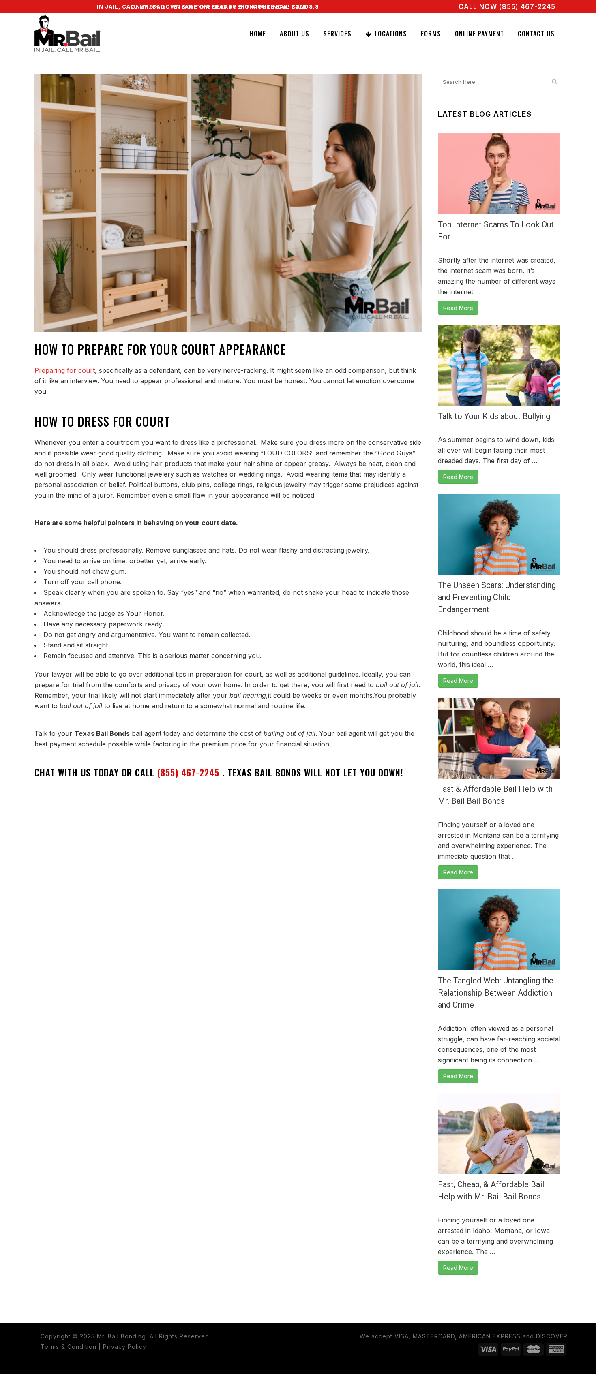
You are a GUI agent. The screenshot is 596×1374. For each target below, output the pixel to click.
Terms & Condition (68, 1346)
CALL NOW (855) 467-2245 (507, 6)
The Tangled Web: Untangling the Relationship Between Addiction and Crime (495, 993)
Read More (458, 307)
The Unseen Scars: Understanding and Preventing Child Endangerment (497, 597)
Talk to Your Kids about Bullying (494, 416)
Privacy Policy (124, 1346)
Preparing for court (64, 370)
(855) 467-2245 (189, 772)
